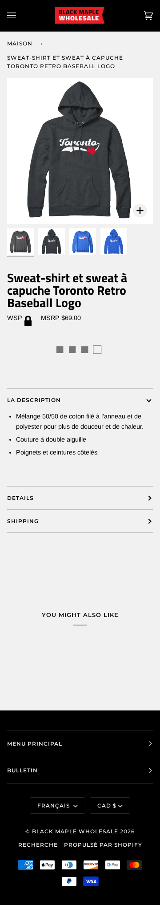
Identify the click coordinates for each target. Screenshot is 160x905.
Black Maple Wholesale (75, 831)
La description (34, 400)
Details (20, 498)
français (54, 805)
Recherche (38, 844)
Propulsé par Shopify (103, 844)
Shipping (23, 521)
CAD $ (106, 805)
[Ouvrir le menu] (20, 15)
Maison (19, 43)
